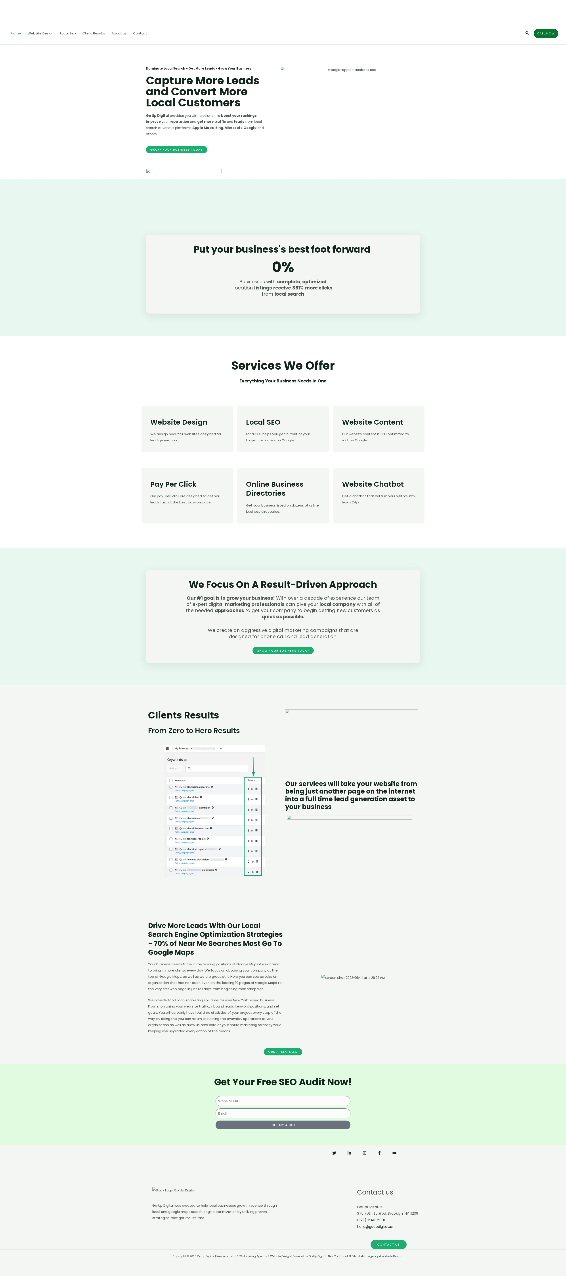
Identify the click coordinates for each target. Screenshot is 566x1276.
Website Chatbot (373, 484)
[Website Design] (155, 405)
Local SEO (263, 422)
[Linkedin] (349, 1153)
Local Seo (68, 33)
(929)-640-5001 (371, 1220)
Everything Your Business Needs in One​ (283, 381)
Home (16, 33)
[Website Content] (347, 405)
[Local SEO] (251, 405)
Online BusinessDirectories (275, 488)
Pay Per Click (173, 484)
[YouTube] (394, 1153)
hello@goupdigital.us (375, 1226)
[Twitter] (334, 1153)
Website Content (372, 422)
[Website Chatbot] (347, 467)
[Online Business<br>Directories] (251, 467)
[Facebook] (379, 1153)
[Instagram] (364, 1153)
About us (119, 33)
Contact (140, 33)
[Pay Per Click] (155, 467)
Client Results (93, 33)
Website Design (41, 33)
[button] (292, 977)
